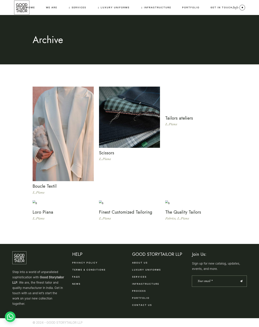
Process (139, 291)
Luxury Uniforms (146, 269)
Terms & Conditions (89, 269)
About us (140, 262)
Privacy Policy (85, 262)
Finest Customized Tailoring (125, 212)
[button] (10, 316)
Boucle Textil (45, 186)
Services (139, 276)
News (76, 284)
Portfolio (141, 298)
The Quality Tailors (183, 212)
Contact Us (142, 305)
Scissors (106, 153)
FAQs (76, 276)
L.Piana (38, 192)
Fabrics (170, 218)
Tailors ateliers (179, 118)
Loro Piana (43, 212)
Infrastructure (145, 284)
